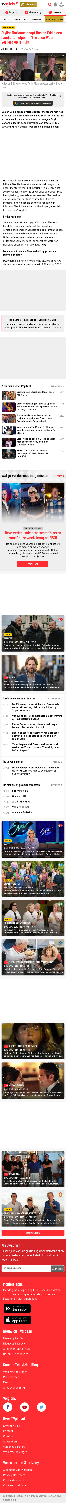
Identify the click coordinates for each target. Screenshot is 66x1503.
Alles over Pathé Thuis (16, 1349)
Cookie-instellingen (15, 1485)
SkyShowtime (11, 1426)
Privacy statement (14, 1475)
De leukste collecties (15, 1354)
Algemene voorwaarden (17, 1470)
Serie (17, 19)
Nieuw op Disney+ (14, 1344)
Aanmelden (57, 1268)
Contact (8, 1431)
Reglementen (11, 1377)
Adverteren (10, 1442)
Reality (7, 19)
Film (26, 19)
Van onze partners (14, 1447)
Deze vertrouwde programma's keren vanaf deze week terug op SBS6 (33, 535)
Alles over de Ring (14, 1388)
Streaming (36, 19)
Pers (5, 1382)
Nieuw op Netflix (13, 1338)
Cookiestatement (13, 1480)
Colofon (8, 1436)
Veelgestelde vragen (15, 1372)
